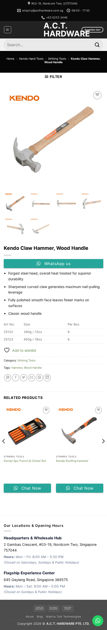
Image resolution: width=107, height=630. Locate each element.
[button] (7, 29)
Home (10, 58)
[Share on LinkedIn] (47, 377)
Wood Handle (33, 367)
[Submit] (97, 44)
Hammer (16, 367)
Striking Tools (57, 58)
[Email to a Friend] (31, 377)
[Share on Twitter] (23, 377)
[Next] (103, 451)
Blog (40, 616)
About (30, 616)
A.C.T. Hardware (53, 30)
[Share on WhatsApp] (7, 377)
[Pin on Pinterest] (39, 377)
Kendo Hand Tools (31, 58)
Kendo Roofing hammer (72, 461)
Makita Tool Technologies (63, 616)
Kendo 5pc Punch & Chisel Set (25, 461)
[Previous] (4, 451)
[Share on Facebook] (15, 377)
